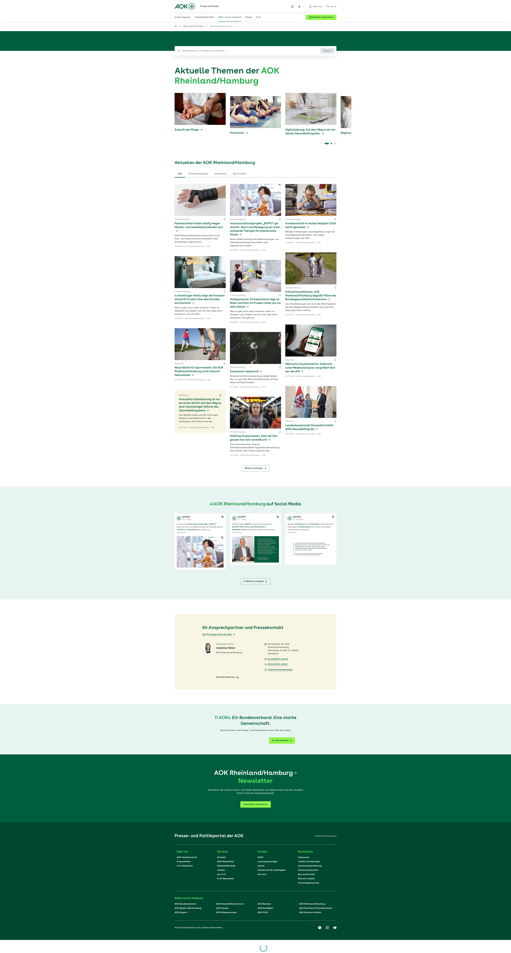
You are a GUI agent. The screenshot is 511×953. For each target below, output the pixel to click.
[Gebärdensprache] (299, 6)
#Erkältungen (299, 524)
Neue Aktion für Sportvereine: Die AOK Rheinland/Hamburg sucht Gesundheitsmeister (199, 371)
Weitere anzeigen (254, 468)
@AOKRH (235, 527)
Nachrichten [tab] (239, 174)
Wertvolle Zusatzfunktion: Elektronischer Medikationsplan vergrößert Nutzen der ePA (310, 368)
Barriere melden (306, 879)
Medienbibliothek (226, 866)
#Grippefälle (314, 524)
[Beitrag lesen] (200, 551)
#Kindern (180, 530)
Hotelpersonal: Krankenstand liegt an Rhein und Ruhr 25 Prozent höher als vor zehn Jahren (255, 303)
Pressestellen (184, 862)
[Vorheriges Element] (321, 143)
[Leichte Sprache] (292, 6)
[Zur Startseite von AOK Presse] (176, 26)
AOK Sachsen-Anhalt (310, 912)
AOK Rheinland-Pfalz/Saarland (315, 908)
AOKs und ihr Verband (193, 26)
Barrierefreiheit (306, 874)
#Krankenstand (304, 527)
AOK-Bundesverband (185, 904)
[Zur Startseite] (185, 6)
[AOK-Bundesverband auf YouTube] (334, 928)
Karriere (262, 874)
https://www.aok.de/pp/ (280, 670)
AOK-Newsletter (225, 862)
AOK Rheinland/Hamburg (312, 904)
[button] (327, 143)
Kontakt (221, 857)
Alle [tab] (180, 174)
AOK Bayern (181, 912)
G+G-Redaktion (185, 866)
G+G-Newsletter (225, 879)
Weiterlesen (181, 532)
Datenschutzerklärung (310, 866)
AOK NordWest (265, 908)
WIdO (260, 857)
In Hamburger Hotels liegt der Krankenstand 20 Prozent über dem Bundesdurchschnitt (200, 299)
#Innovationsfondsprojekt (197, 524)
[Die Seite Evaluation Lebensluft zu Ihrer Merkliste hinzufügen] (280, 367)
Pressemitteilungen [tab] (198, 174)
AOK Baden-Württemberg (188, 908)
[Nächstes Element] (335, 143)
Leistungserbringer (267, 862)
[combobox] (255, 51)
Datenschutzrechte (308, 870)
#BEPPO (212, 524)
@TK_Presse (245, 527)
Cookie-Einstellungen (309, 862)
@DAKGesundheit (257, 527)
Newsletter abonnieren (321, 17)
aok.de (261, 866)
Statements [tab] (221, 174)
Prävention (237, 133)
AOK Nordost (264, 904)
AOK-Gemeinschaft (187, 857)
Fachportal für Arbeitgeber (272, 870)
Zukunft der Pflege (187, 130)
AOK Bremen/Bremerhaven (230, 904)
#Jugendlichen (192, 530)
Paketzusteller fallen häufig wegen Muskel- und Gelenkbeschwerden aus (199, 225)
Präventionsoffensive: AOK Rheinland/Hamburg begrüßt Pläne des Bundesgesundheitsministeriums (310, 296)
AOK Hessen (222, 908)
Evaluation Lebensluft (244, 371)
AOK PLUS (263, 912)
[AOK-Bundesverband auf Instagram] (327, 928)
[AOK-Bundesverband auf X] (319, 928)
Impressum (303, 857)
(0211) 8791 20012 (277, 664)
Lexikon (221, 870)
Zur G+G (221, 874)
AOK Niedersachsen (226, 912)
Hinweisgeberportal (308, 883)
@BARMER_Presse (239, 530)
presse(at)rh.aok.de (278, 659)
